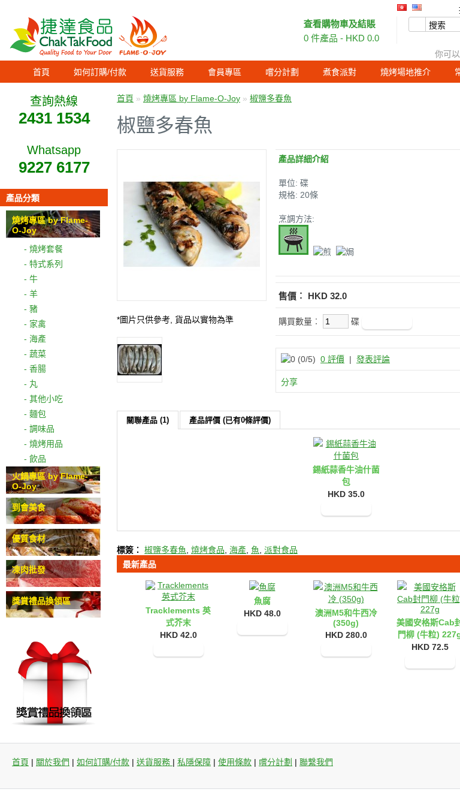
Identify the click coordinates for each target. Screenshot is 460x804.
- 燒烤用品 (43, 443)
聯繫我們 (316, 762)
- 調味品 (39, 428)
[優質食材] (53, 553)
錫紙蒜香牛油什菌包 (346, 475)
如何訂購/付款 (100, 72)
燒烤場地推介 (405, 72)
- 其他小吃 (43, 398)
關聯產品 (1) (147, 419)
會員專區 (224, 72)
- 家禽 (35, 324)
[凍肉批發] (53, 584)
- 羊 (31, 294)
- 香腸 (35, 369)
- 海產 (35, 339)
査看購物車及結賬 (340, 24)
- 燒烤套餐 (43, 249)
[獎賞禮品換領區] (53, 615)
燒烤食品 (208, 550)
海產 (237, 550)
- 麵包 (35, 413)
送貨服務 (167, 72)
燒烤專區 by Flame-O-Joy (191, 98)
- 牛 (31, 279)
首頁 (41, 72)
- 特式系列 (43, 264)
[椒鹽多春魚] (191, 289)
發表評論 (373, 359)
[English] (417, 7)
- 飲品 (35, 458)
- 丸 (31, 384)
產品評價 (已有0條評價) (230, 419)
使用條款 (235, 762)
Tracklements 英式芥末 (178, 616)
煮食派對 (339, 72)
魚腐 (262, 601)
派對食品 (281, 550)
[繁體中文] (402, 7)
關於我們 (52, 762)
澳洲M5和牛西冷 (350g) (346, 618)
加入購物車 (346, 508)
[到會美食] (53, 521)
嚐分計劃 (282, 72)
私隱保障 (194, 762)
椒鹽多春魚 (271, 98)
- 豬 (31, 309)
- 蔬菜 (35, 354)
